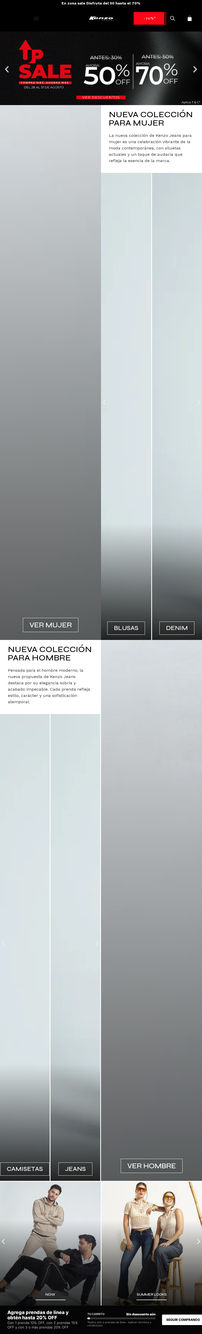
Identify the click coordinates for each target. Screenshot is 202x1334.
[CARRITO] (189, 18)
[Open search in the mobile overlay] (172, 18)
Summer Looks (152, 1294)
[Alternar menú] (36, 18)
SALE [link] (150, 18)
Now (50, 1294)
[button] (7, 69)
